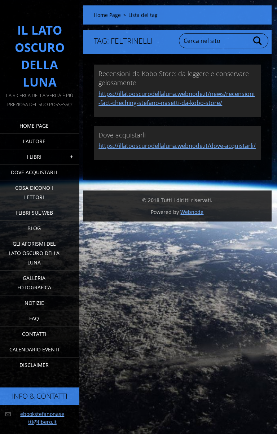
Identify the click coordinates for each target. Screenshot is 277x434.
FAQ (34, 318)
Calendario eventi (34, 349)
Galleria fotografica (34, 283)
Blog (34, 228)
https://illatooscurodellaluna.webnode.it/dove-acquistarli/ (177, 146)
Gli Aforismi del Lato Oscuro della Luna (34, 253)
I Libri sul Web (34, 212)
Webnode (191, 212)
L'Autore (34, 141)
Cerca (258, 40)
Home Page (34, 125)
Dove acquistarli (34, 172)
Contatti (34, 333)
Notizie (34, 302)
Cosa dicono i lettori (34, 192)
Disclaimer (34, 364)
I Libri (34, 156)
